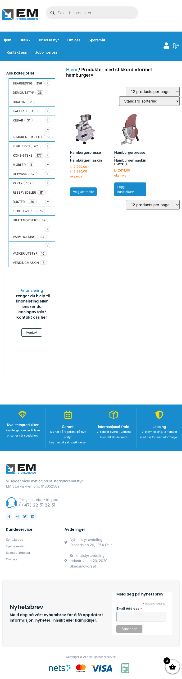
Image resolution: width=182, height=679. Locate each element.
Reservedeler (24, 192)
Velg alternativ (83, 192)
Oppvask (20, 174)
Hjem (6, 40)
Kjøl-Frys (21, 146)
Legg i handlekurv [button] (125, 189)
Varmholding (24, 237)
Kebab (18, 120)
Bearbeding (22, 83)
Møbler (19, 165)
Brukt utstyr (49, 40)
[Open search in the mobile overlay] (92, 13)
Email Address (129, 608)
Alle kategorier (20, 73)
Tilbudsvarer (24, 211)
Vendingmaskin (26, 263)
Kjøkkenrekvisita (28, 137)
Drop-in (19, 102)
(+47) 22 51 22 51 (37, 505)
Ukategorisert (25, 220)
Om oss (73, 40)
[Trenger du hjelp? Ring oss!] (11, 502)
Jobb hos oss (46, 52)
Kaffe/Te (20, 111)
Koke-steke (22, 155)
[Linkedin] (32, 516)
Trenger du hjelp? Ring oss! (39, 500)
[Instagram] (17, 516)
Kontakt (31, 332)
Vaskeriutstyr (25, 253)
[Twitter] (25, 516)
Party (18, 183)
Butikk (25, 40)
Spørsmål (97, 40)
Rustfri (19, 202)
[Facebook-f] (9, 516)
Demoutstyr (23, 92)
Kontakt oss (17, 52)
